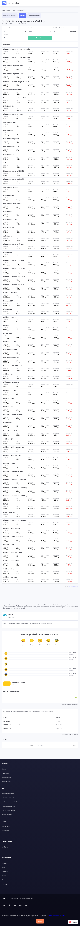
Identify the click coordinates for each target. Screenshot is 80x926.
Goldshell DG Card (10, 577)
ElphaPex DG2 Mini (10, 349)
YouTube (20, 905)
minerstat (11, 3)
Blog (3, 867)
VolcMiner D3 (8, 130)
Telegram (15, 905)
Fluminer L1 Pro (9, 301)
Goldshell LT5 (8, 374)
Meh (40, 645)
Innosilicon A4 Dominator (13, 536)
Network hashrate (34, 15)
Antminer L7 (7, 236)
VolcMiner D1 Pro (9, 122)
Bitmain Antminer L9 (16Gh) (13, 179)
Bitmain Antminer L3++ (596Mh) (15, 487)
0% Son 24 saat (72, 652)
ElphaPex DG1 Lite (10, 219)
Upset (48, 645)
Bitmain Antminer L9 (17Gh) (13, 171)
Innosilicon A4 (8, 544)
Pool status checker (8, 806)
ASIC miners (6, 826)
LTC (31, 745)
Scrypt (58, 721)
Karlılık (22, 15)
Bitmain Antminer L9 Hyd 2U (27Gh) (16, 81)
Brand (4, 875)
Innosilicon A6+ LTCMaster (13, 366)
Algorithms (5, 773)
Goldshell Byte (8, 569)
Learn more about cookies (56, 915)
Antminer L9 (7, 163)
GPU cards (5, 830)
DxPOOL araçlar (73, 734)
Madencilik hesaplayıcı (9, 15)
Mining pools (6, 781)
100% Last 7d (72, 665)
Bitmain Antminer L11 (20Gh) (13, 114)
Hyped (23, 645)
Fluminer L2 (7, 422)
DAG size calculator (8, 810)
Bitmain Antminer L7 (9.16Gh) (14, 268)
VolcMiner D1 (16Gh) (10, 187)
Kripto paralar (6, 10)
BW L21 (5, 504)
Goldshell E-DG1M (9, 317)
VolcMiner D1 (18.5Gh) (11, 146)
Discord (26, 905)
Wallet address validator (10, 802)
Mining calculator (8, 793)
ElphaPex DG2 (8, 154)
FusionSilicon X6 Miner (11, 431)
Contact (5, 863)
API (3, 851)
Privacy (4, 884)
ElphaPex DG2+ (8, 106)
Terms (4, 880)
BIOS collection (7, 814)
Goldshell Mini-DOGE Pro (12, 552)
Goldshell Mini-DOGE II (11, 528)
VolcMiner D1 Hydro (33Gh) (13, 65)
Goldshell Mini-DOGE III (12, 455)
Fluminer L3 (7, 252)
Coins (4, 769)
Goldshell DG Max (10, 292)
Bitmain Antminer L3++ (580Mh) (15, 495)
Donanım (5, 34)
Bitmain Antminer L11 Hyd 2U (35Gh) (16, 49)
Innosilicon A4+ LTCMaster (13, 471)
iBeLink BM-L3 (8, 333)
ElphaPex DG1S (8, 227)
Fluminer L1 (7, 309)
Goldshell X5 (8, 439)
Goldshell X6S (8, 398)
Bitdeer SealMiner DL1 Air (12, 89)
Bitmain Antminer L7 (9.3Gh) (13, 260)
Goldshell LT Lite (9, 390)
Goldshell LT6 (8, 325)
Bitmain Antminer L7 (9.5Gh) (13, 244)
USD (74, 745)
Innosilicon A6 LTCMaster (12, 414)
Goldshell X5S (8, 406)
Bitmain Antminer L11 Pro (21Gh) (15, 98)
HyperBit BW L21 (9, 512)
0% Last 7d (71, 654)
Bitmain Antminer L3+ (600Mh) (14, 479)
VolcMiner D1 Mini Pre (11, 357)
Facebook (10, 905)
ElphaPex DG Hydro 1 (11, 138)
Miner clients (6, 777)
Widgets (5, 847)
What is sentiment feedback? (70, 705)
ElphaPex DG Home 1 (11, 382)
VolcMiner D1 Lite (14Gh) (12, 203)
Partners (5, 871)
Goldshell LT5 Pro (9, 341)
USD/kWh (73, 31)
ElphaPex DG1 (8, 211)
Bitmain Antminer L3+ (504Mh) (14, 520)
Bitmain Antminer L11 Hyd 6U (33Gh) (16, 57)
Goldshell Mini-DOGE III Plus (13, 447)
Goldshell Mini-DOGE (11, 560)
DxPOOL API (65, 734)
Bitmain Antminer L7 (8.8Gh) (13, 284)
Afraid (56, 645)
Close (40, 921)
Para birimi (31, 28)
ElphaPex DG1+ (8, 195)
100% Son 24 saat (72, 663)
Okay (31, 645)
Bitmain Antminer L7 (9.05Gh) (14, 276)
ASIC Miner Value (73, 586)
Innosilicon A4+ (9, 463)
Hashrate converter (8, 797)
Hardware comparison (9, 835)
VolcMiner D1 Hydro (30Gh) (13, 73)
